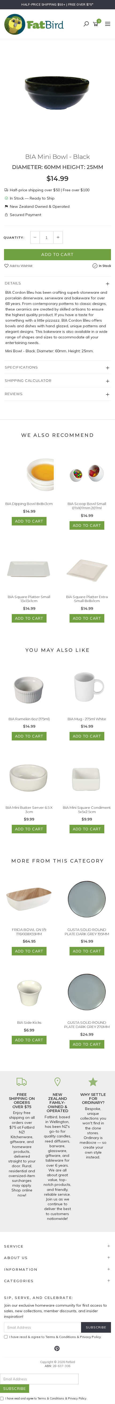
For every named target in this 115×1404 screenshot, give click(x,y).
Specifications (21, 367)
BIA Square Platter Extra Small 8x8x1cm (87, 599)
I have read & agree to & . (55, 1337)
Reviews (14, 394)
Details (13, 283)
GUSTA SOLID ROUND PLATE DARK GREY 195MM (87, 931)
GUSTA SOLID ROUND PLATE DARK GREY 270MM (87, 1024)
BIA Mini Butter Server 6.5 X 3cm (29, 809)
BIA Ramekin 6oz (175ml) (29, 719)
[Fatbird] (35, 24)
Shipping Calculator (28, 380)
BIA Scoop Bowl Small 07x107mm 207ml (87, 506)
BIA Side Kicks (29, 1022)
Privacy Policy (90, 1337)
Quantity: (13, 237)
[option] (57, 92)
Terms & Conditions (60, 1337)
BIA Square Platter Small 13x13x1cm (29, 599)
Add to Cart (57, 254)
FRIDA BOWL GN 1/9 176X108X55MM (29, 931)
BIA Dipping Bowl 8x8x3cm (29, 504)
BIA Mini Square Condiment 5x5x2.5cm (87, 809)
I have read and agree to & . (46, 1398)
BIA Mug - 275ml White (87, 719)
